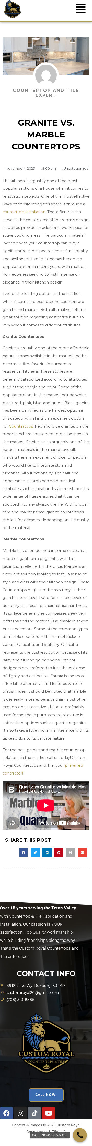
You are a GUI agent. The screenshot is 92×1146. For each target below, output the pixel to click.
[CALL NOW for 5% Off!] (80, 1135)
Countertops (21, 426)
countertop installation (24, 212)
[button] (23, 852)
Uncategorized (76, 168)
